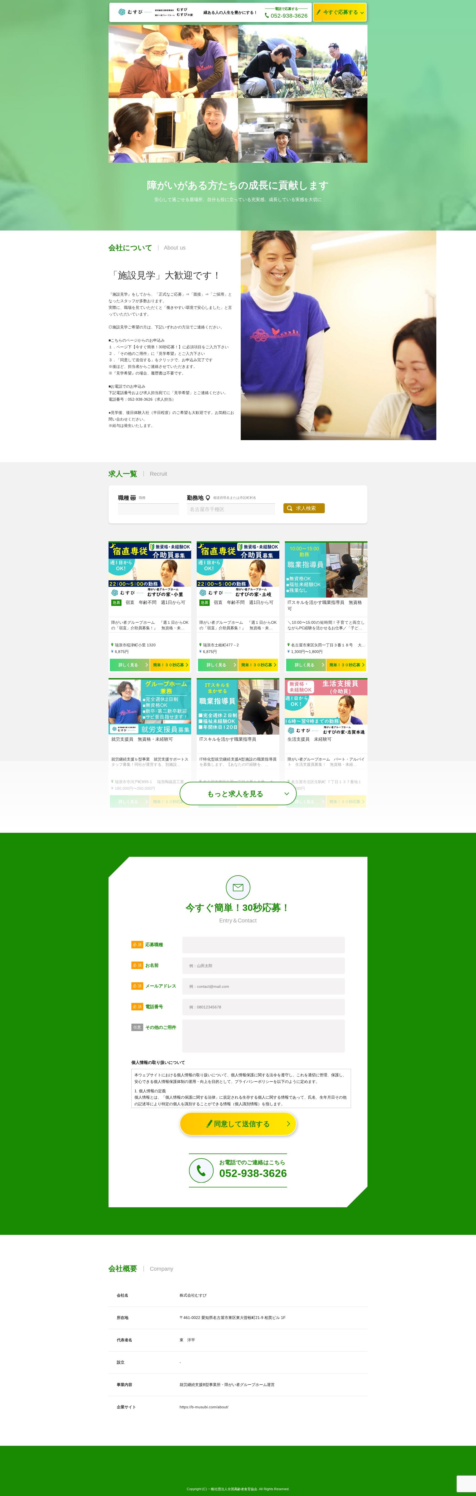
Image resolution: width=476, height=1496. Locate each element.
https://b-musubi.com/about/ (204, 1407)
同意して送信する (242, 1124)
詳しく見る (128, 665)
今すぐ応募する (340, 12)
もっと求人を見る (235, 793)
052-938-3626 (289, 15)
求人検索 (306, 508)
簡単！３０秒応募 (168, 665)
